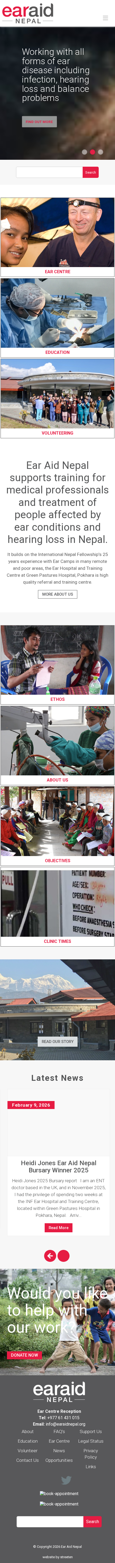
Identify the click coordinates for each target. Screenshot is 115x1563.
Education (28, 1441)
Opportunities (59, 1460)
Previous (50, 1256)
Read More (58, 1227)
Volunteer (27, 1450)
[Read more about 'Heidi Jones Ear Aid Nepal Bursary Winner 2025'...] (58, 1122)
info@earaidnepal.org (65, 1424)
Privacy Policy (90, 1454)
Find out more (39, 122)
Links (91, 1466)
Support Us (91, 1431)
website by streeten (58, 1557)
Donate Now (24, 1355)
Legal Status (90, 1441)
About (28, 1431)
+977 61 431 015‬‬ (63, 1417)
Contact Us (27, 1460)
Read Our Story (58, 1041)
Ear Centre (59, 1441)
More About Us (57, 594)
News (59, 1450)
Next (63, 1256)
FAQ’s (59, 1431)
